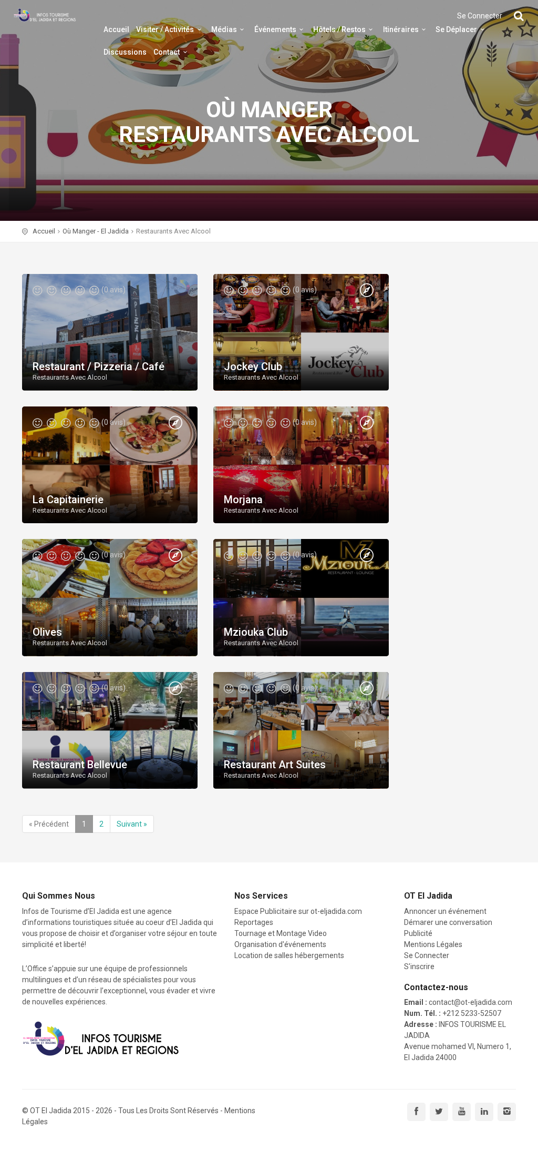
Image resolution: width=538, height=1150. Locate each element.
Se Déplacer (456, 29)
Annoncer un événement (445, 911)
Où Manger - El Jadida (96, 231)
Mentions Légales (433, 944)
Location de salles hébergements (289, 955)
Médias (224, 29)
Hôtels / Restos (339, 29)
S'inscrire (419, 966)
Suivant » (132, 824)
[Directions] (367, 290)
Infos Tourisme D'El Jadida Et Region (44, 16)
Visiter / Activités (165, 29)
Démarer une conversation (448, 922)
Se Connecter (479, 16)
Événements (275, 29)
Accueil (116, 29)
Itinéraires (401, 29)
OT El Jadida (50, 1110)
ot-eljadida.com (336, 911)
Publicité (418, 933)
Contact (166, 52)
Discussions (125, 52)
